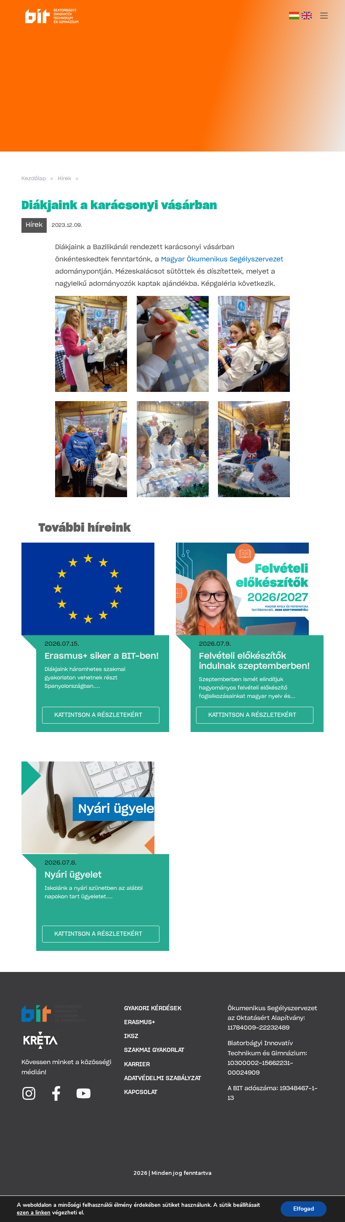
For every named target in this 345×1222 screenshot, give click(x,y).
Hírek (64, 178)
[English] (307, 15)
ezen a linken (33, 1213)
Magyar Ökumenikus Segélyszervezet (222, 259)
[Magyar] (294, 15)
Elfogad (303, 1209)
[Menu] (324, 15)
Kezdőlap (33, 178)
